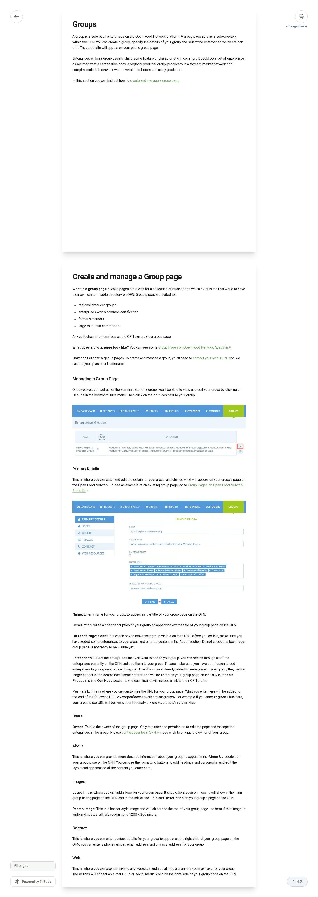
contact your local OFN (210, 358)
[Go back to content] (16, 16)
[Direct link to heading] (69, 379)
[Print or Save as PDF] (301, 16)
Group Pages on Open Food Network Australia (193, 347)
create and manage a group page (154, 81)
